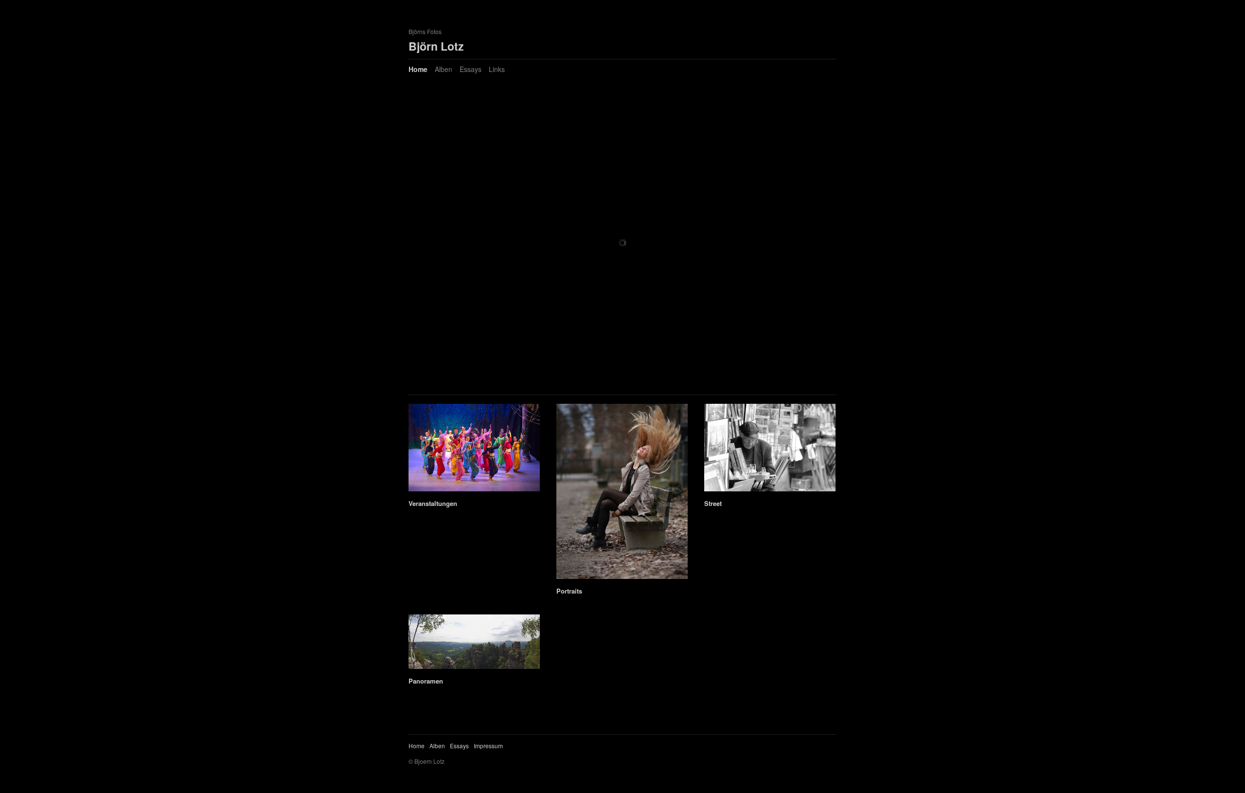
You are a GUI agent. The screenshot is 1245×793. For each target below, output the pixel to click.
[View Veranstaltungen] (474, 486)
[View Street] (770, 486)
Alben (443, 69)
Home (418, 69)
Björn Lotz (436, 46)
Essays (470, 69)
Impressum (488, 745)
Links (497, 69)
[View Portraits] (622, 573)
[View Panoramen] (474, 663)
